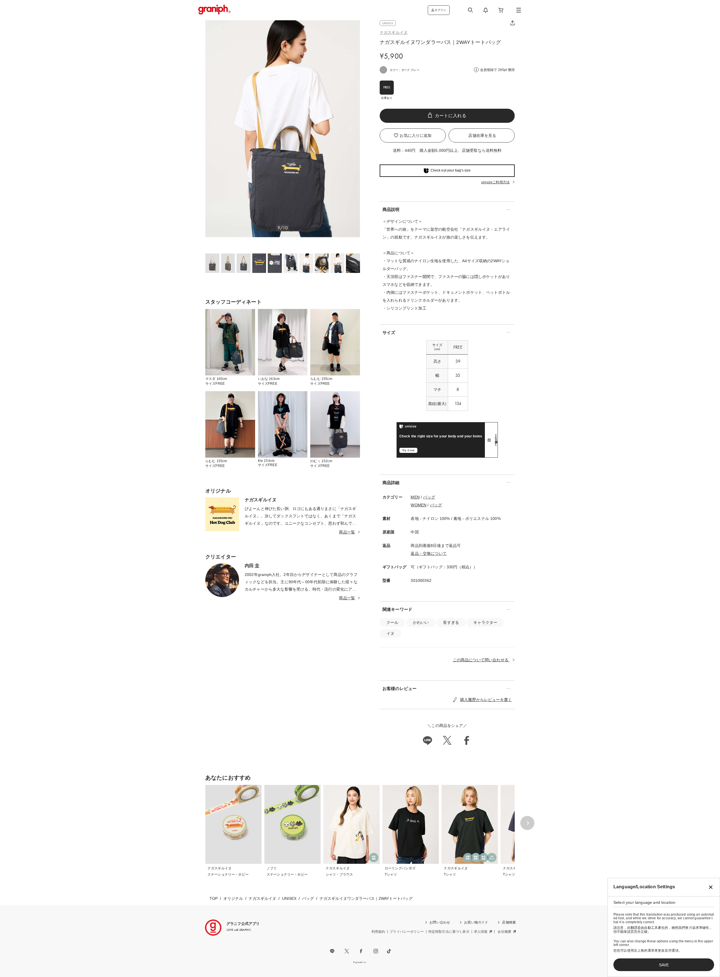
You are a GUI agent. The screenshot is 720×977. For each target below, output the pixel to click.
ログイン (440, 10)
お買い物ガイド (476, 922)
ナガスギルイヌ (394, 32)
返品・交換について (428, 553)
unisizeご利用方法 (495, 182)
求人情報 (481, 932)
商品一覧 (347, 532)
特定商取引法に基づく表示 (448, 932)
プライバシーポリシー (407, 932)
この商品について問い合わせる (481, 660)
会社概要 (504, 932)
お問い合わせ (439, 922)
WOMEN (418, 505)
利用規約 (378, 932)
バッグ (429, 497)
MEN (415, 497)
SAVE (664, 965)
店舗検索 (509, 922)
